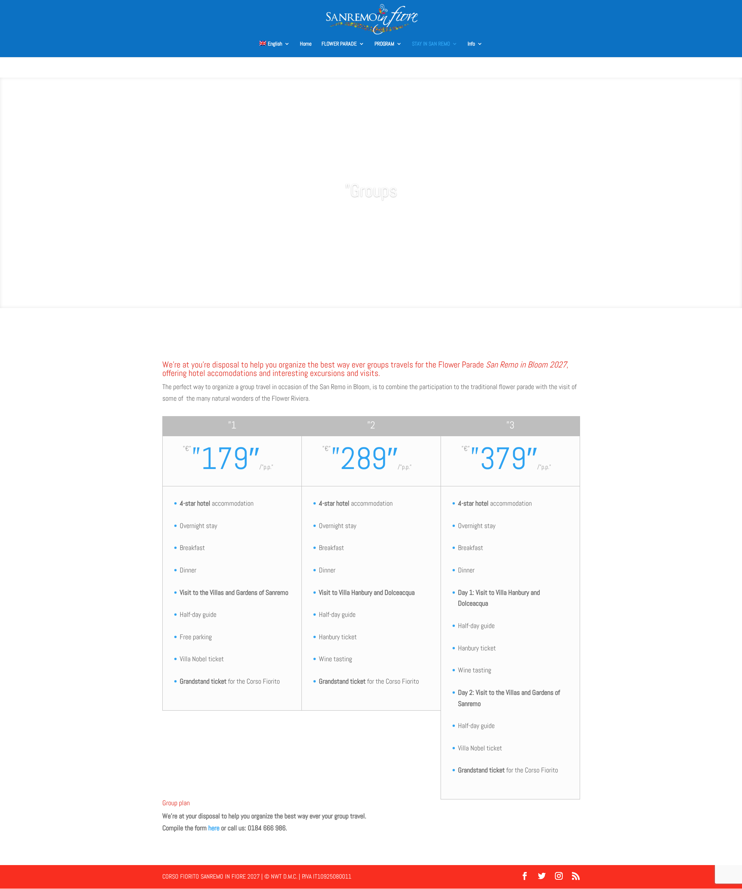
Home (305, 44)
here (214, 827)
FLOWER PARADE (339, 44)
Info (471, 44)
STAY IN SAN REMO (431, 44)
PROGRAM (384, 44)
